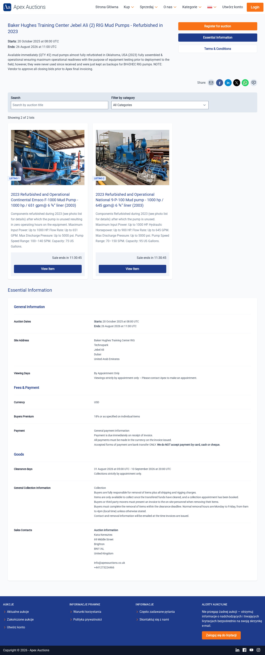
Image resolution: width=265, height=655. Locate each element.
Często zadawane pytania (157, 612)
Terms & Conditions (217, 49)
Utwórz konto (232, 7)
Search (15, 98)
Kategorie (189, 7)
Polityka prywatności (87, 619)
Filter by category (123, 98)
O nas (168, 7)
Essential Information (217, 37)
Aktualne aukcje (18, 612)
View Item (48, 269)
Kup (127, 7)
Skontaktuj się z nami (154, 619)
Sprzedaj (146, 7)
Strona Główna (106, 7)
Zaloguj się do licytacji (221, 635)
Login (255, 7)
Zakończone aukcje (20, 619)
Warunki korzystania (87, 612)
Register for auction (217, 26)
